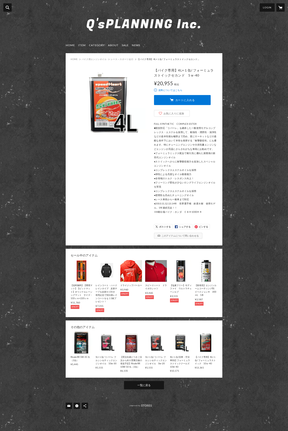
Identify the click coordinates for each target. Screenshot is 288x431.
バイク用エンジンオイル (94, 59)
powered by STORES (140, 405)
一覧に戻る (144, 385)
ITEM (82, 45)
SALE (125, 45)
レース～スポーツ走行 (122, 59)
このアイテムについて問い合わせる (180, 235)
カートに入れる (185, 100)
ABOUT (113, 45)
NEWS (136, 45)
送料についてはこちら (170, 90)
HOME (70, 45)
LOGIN (267, 7)
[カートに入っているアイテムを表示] (280, 7)
